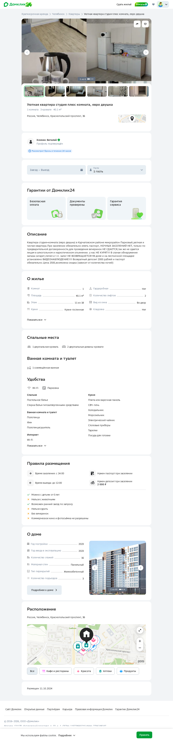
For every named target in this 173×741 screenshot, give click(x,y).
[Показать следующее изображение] (146, 52)
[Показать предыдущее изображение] (27, 52)
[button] (34, 91)
